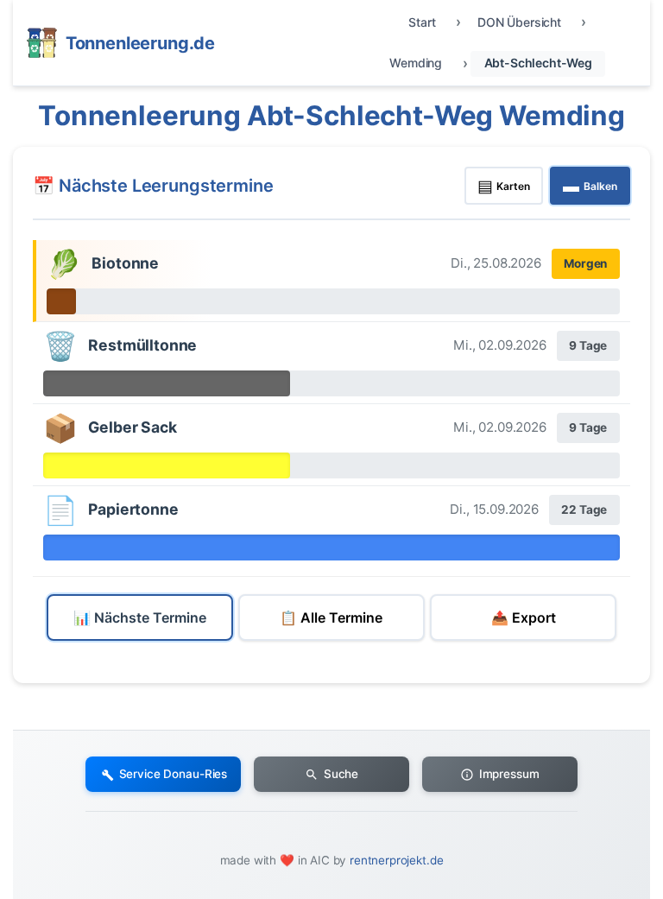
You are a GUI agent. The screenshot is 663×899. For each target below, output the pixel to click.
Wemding (415, 62)
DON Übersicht (519, 22)
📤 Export (523, 617)
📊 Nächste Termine (139, 617)
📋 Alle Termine (331, 617)
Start (421, 22)
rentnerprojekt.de (396, 860)
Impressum (509, 774)
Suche (341, 774)
